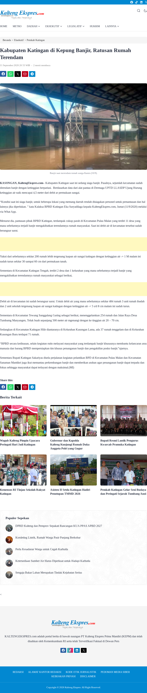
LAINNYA (110, 26)
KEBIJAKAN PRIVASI (63, 676)
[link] (131, 2)
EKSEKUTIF (52, 26)
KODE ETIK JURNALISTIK (81, 672)
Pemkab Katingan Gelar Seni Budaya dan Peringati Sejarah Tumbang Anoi (123, 491)
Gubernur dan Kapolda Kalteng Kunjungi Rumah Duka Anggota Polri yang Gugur (69, 444)
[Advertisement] (73, 244)
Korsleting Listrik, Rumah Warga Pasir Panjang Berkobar (47, 537)
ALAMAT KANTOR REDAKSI (44, 672)
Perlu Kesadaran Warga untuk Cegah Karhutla (41, 549)
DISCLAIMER (88, 676)
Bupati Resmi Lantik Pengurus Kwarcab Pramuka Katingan (119, 442)
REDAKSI (18, 672)
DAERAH (32, 26)
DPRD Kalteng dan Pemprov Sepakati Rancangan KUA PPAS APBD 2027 (58, 525)
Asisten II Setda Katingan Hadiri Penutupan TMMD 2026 (70, 491)
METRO (17, 26)
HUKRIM (95, 26)
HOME (3, 26)
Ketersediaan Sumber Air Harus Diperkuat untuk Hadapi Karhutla (52, 560)
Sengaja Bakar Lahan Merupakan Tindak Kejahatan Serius (48, 572)
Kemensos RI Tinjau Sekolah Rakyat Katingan (22, 491)
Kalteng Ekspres (73, 687)
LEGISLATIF (74, 26)
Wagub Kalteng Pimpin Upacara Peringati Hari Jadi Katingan (20, 442)
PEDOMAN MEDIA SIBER (115, 672)
